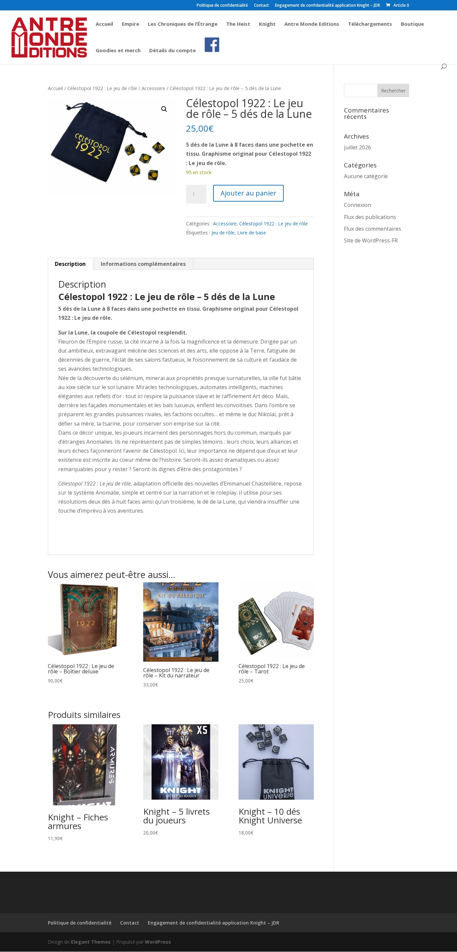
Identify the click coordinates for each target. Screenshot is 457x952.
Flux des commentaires (372, 228)
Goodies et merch (118, 51)
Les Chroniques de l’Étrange (182, 24)
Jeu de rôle (223, 232)
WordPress (158, 942)
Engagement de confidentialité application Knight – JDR (327, 5)
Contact (261, 5)
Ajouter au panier (248, 193)
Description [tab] (70, 264)
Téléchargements (370, 24)
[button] (164, 109)
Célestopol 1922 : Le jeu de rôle (102, 88)
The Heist (238, 24)
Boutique (412, 24)
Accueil (104, 24)
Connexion (357, 205)
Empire (130, 24)
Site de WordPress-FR (371, 240)
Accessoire (153, 88)
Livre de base (251, 232)
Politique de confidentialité (222, 5)
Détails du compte (172, 51)
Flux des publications (370, 217)
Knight (267, 24)
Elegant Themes (91, 942)
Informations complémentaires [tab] (143, 264)
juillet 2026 (357, 147)
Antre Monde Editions (311, 24)
